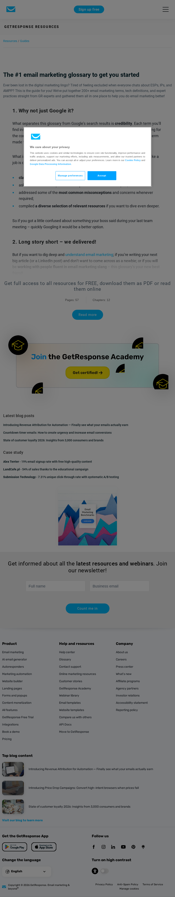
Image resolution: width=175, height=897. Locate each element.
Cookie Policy (132, 160)
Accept (102, 175)
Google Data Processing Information (50, 164)
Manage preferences (70, 175)
